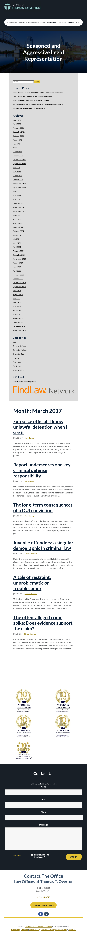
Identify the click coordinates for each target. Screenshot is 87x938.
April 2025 (17, 148)
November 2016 (19, 330)
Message (43, 824)
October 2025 (18, 136)
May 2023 (17, 195)
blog (14, 342)
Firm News (17, 362)
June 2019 (17, 291)
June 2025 (17, 144)
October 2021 (18, 231)
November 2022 (19, 207)
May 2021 (17, 243)
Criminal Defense (31, 553)
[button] (75, 9)
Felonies (16, 358)
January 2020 (18, 279)
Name (43, 786)
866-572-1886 (67, 22)
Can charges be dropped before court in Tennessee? (33, 96)
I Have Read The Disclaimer (41, 856)
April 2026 (17, 124)
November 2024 (19, 160)
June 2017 (17, 302)
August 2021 (18, 235)
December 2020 (19, 255)
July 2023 (16, 191)
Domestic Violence (20, 350)
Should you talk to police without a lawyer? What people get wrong (38, 92)
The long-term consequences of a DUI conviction (43, 507)
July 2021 (16, 239)
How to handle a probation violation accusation (31, 100)
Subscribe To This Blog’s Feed (24, 381)
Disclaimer (17, 855)
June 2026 (17, 120)
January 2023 (18, 203)
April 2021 (17, 247)
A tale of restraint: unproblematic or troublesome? (32, 582)
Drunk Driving (29, 438)
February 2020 (18, 275)
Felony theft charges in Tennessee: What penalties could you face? (38, 104)
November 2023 (19, 183)
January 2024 (18, 179)
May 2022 (17, 219)
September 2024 (19, 164)
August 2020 (18, 263)
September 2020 (19, 259)
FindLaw (72, 930)
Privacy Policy (34, 930)
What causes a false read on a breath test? (29, 108)
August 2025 (18, 140)
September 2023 (19, 187)
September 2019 (19, 287)
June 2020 (17, 267)
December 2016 (19, 326)
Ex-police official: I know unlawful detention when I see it (40, 427)
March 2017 (17, 314)
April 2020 (17, 271)
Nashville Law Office (43, 905)
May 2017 (17, 306)
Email (44, 799)
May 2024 (17, 171)
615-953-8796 (54, 22)
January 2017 (18, 322)
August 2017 (18, 295)
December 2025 (19, 132)
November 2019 (19, 283)
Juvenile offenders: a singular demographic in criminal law (43, 545)
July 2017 (16, 298)
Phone (44, 812)
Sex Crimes (17, 366)
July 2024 (16, 167)
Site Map (24, 930)
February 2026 (18, 128)
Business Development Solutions (54, 930)
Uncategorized (18, 370)
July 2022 (16, 215)
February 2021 (18, 251)
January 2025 (18, 156)
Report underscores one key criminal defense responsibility (42, 470)
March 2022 (17, 223)
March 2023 (17, 199)
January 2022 (18, 227)
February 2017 (18, 318)
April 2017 (17, 310)
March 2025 (17, 152)
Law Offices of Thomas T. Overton (38, 926)
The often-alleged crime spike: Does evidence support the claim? (42, 623)
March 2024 (17, 175)
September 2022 (19, 211)
